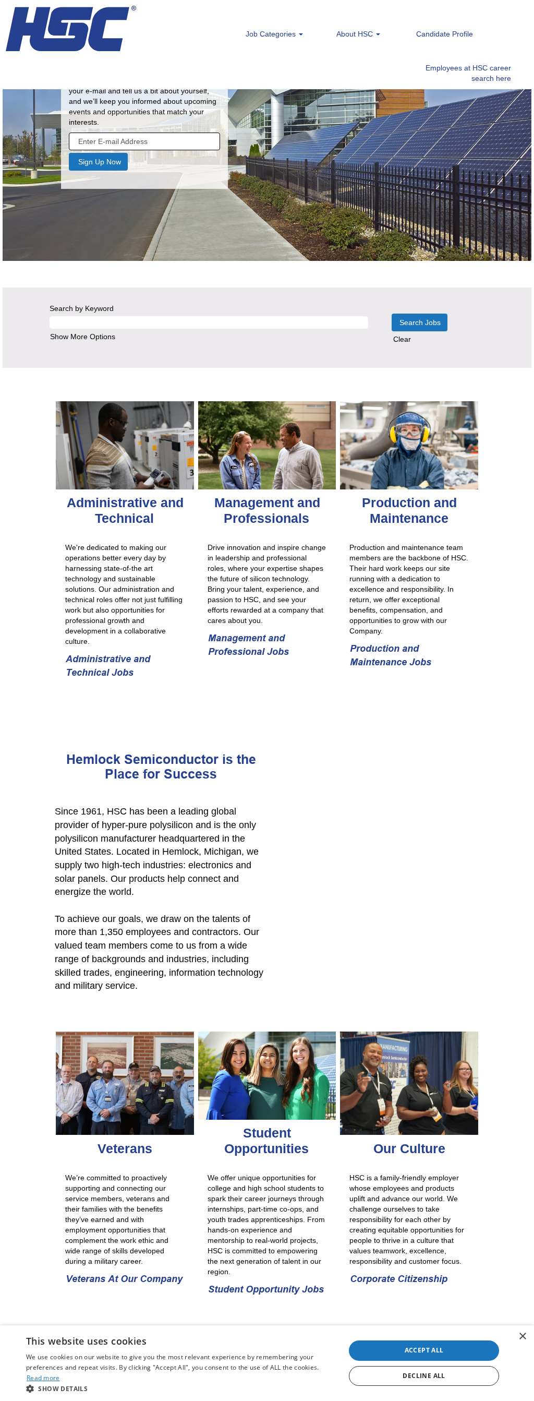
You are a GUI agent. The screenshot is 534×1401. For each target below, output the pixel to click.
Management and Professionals (267, 510)
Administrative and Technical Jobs (108, 665)
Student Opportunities (266, 1140)
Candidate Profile (444, 34)
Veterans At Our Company (124, 1278)
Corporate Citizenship (398, 1278)
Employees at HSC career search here (468, 73)
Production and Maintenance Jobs (390, 655)
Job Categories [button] (272, 34)
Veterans (125, 1148)
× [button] (522, 1336)
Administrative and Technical (125, 510)
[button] (181, 1388)
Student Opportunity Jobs (266, 1289)
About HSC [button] (355, 34)
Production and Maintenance (409, 510)
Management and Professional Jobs (248, 644)
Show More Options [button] (82, 336)
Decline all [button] (424, 1375)
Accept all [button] (424, 1350)
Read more (43, 1377)
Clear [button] (402, 339)
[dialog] (267, 1363)
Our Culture (409, 1148)
